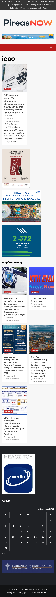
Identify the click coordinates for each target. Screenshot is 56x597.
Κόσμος (33, 5)
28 (35, 542)
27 (28, 542)
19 (20, 537)
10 (6, 531)
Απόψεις (24, 5)
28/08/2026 (9, 318)
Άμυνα (51, 1)
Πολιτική (43, 1)
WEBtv (23, 8)
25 (13, 542)
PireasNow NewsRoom (11, 121)
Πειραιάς (18, 1)
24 (6, 542)
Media (48, 5)
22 (43, 537)
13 (28, 531)
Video (45, 8)
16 (50, 531)
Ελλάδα (26, 1)
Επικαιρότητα (8, 1)
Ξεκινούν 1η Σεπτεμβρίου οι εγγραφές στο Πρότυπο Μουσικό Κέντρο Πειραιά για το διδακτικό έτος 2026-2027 (14, 365)
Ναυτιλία (35, 1)
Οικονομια (8, 411)
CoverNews (30, 593)
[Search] (51, 47)
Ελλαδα (7, 292)
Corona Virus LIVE (34, 8)
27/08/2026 (36, 379)
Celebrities (14, 8)
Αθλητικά (41, 5)
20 (28, 537)
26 (20, 542)
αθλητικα (35, 292)
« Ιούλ (4, 554)
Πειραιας (8, 350)
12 (20, 531)
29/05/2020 (9, 119)
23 (50, 537)
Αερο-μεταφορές (13, 5)
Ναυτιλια (8, 89)
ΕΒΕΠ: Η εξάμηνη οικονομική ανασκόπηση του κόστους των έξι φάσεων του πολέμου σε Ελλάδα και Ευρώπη (14, 426)
